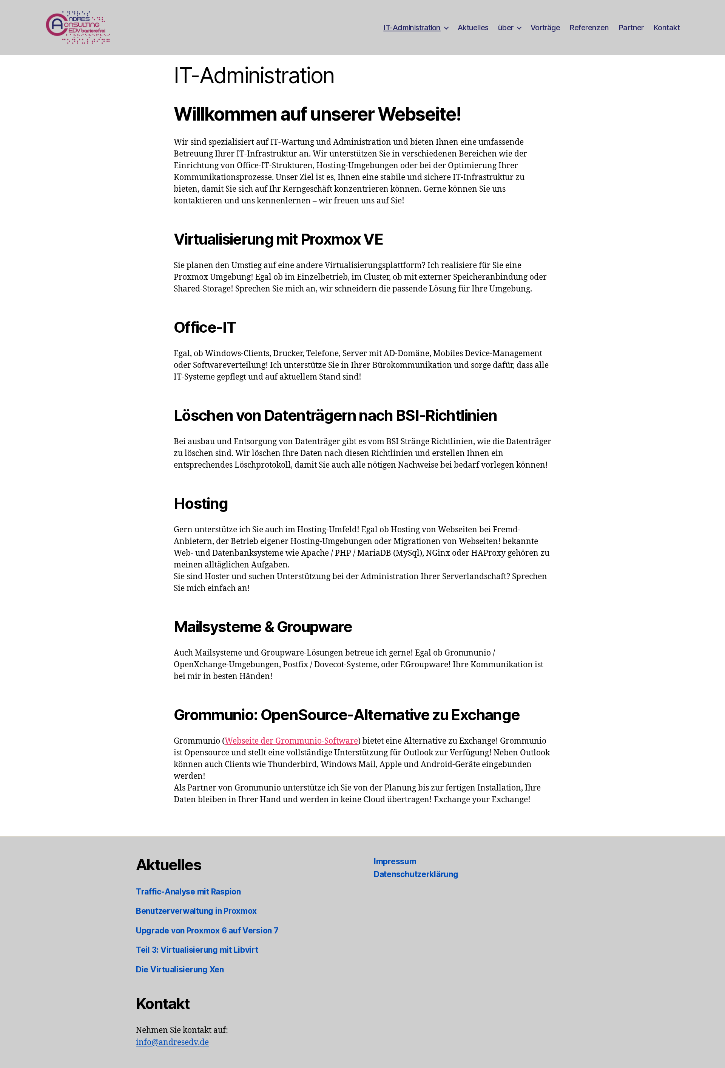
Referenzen (589, 27)
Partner (631, 27)
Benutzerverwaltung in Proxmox (196, 911)
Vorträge (545, 27)
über (506, 27)
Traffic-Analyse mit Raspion (188, 891)
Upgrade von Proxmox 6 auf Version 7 (207, 930)
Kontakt (666, 27)
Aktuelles (473, 27)
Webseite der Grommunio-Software (291, 741)
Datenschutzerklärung (416, 874)
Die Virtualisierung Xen (180, 969)
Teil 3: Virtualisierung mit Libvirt (197, 950)
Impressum (395, 861)
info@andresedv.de (172, 1042)
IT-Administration (412, 27)
